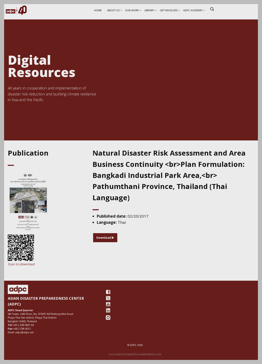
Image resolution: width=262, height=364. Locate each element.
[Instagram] (108, 317)
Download (104, 238)
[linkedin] (108, 310)
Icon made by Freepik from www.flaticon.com (135, 354)
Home (98, 10)
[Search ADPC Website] (212, 9)
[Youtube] (108, 304)
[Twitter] (108, 298)
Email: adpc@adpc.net (21, 332)
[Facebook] (108, 292)
